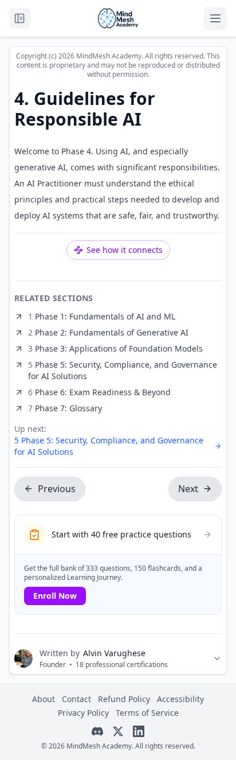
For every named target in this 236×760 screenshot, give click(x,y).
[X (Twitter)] (118, 731)
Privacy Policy (83, 712)
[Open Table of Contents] (19, 18)
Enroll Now (55, 595)
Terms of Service (147, 712)
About (43, 698)
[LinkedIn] (138, 731)
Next (188, 488)
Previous (57, 488)
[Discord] (97, 731)
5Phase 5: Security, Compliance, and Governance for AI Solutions (108, 446)
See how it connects (124, 249)
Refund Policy (124, 698)
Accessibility (180, 698)
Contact (76, 698)
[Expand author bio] (217, 658)
